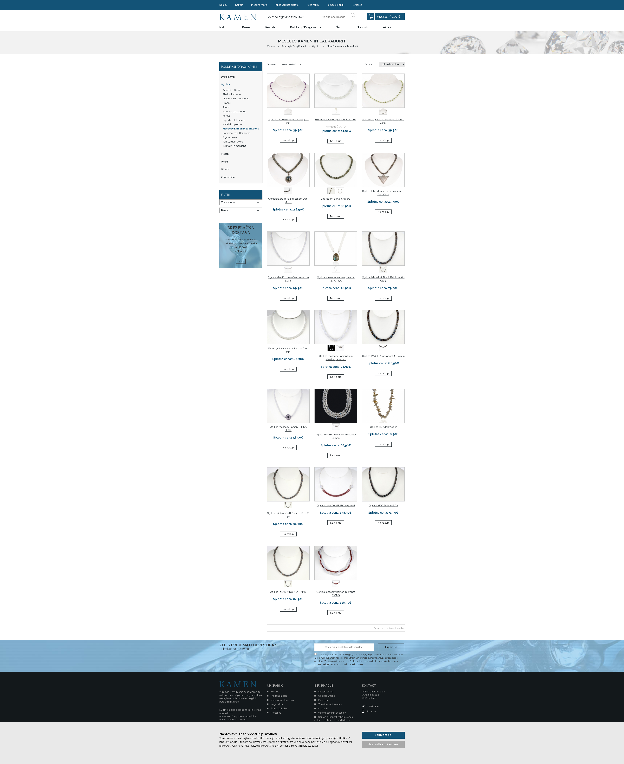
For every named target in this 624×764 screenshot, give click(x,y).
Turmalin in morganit (234, 145)
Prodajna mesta (259, 5)
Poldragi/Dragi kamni (305, 27)
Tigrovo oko (230, 137)
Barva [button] (224, 210)
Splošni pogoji (325, 691)
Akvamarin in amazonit (236, 98)
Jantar (226, 107)
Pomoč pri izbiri (335, 5)
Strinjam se (383, 735)
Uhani (224, 161)
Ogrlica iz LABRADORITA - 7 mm (288, 591)
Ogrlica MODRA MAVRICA (383, 505)
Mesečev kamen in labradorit (241, 128)
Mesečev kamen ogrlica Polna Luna (335, 119)
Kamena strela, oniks (234, 111)
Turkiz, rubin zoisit (233, 141)
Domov (223, 5)
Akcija (387, 27)
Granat (226, 102)
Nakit (223, 27)
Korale (226, 115)
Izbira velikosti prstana (287, 5)
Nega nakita (313, 5)
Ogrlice (225, 84)
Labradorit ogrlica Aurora (335, 198)
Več (241, 261)
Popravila (323, 700)
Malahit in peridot (233, 124)
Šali (338, 27)
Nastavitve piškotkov (383, 744)
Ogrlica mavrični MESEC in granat (336, 505)
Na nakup (288, 140)
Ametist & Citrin (231, 90)
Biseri (246, 27)
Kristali (270, 27)
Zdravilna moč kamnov (330, 704)
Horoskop (357, 5)
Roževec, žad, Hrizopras (236, 133)
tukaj (315, 745)
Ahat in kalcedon (232, 94)
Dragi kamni (228, 76)
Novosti (362, 27)
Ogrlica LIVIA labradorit (383, 427)
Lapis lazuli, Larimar (234, 120)
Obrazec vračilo (326, 696)
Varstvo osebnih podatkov (332, 712)
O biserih (323, 708)
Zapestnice (228, 177)
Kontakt (239, 5)
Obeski (225, 169)
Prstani (225, 153)
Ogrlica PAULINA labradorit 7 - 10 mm (383, 356)
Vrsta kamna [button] (228, 202)
